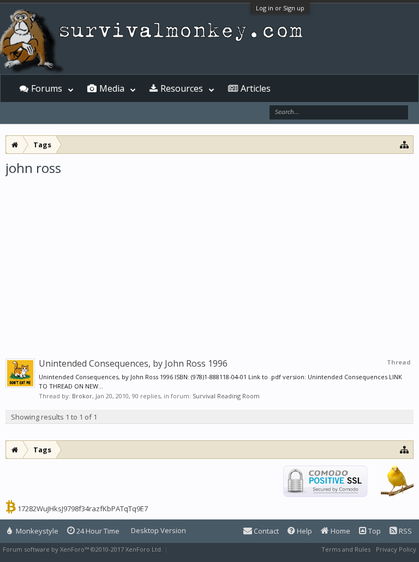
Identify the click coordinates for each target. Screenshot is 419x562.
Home (339, 531)
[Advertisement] (209, 258)
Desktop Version (158, 530)
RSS (404, 531)
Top (374, 531)
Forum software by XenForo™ (83, 549)
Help (303, 531)
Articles (256, 88)
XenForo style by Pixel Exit (208, 549)
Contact (265, 531)
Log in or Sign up (280, 8)
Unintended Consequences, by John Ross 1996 (133, 363)
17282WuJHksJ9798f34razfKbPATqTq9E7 (82, 508)
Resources (181, 88)
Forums (46, 88)
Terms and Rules (345, 549)
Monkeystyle (36, 531)
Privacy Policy (396, 549)
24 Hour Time (97, 531)
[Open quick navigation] (404, 144)
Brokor (82, 396)
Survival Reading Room (226, 396)
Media (111, 88)
